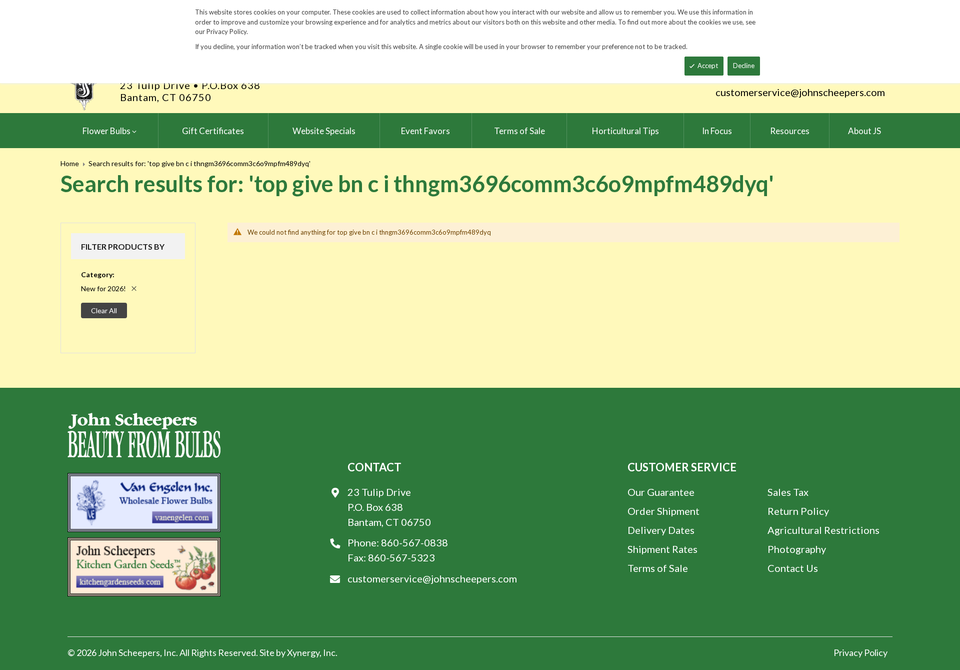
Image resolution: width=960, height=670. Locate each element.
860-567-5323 (401, 557)
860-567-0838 (414, 542)
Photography (797, 549)
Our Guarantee (661, 492)
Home (69, 163)
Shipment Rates (663, 549)
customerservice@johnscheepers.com (800, 92)
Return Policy (798, 511)
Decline (743, 66)
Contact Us (793, 568)
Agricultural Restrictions (824, 530)
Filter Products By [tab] (122, 246)
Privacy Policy (861, 652)
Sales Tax (788, 492)
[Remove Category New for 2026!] (134, 289)
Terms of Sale (658, 568)
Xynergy (303, 652)
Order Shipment (664, 511)
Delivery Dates (661, 530)
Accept (708, 66)
